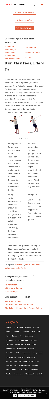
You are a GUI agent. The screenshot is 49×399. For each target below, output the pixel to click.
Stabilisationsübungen (32, 52)
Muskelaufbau (19, 344)
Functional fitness (11, 340)
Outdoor (34, 344)
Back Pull (36, 327)
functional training (23, 340)
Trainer (20, 370)
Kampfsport (34, 340)
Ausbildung (28, 327)
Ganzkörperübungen (12, 58)
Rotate (27, 265)
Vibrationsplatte (30, 374)
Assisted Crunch (18, 327)
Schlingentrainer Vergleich (24, 12)
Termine (14, 370)
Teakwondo (35, 365)
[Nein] (46, 393)
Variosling (8, 268)
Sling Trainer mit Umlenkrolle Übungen (19, 305)
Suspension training (24, 365)
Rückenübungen (30, 47)
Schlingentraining (11, 357)
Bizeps (33, 332)
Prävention (31, 348)
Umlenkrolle (35, 265)
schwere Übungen (11, 291)
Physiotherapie (21, 348)
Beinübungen (10, 52)
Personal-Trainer (10, 348)
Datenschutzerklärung (27, 395)
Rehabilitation (10, 353)
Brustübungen (10, 55)
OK (15, 395)
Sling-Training (31, 357)
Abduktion (8, 327)
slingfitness (9, 361)
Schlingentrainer (37, 353)
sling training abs (34, 361)
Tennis (7, 370)
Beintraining (19, 265)
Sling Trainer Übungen (13, 301)
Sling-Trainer (21, 357)
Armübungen (9, 46)
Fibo (21, 336)
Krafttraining (9, 344)
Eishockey (15, 336)
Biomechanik (25, 332)
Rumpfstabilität (26, 353)
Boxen (39, 332)
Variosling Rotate (19, 268)
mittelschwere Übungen (13, 288)
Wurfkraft (39, 374)
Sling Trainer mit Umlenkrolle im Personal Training (23, 308)
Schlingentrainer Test (24, 20)
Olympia (27, 344)
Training (27, 370)
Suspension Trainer (11, 365)
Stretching (28, 57)
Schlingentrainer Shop (24, 28)
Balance (8, 332)
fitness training (28, 336)
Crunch (8, 336)
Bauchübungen (10, 49)
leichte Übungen (11, 285)
